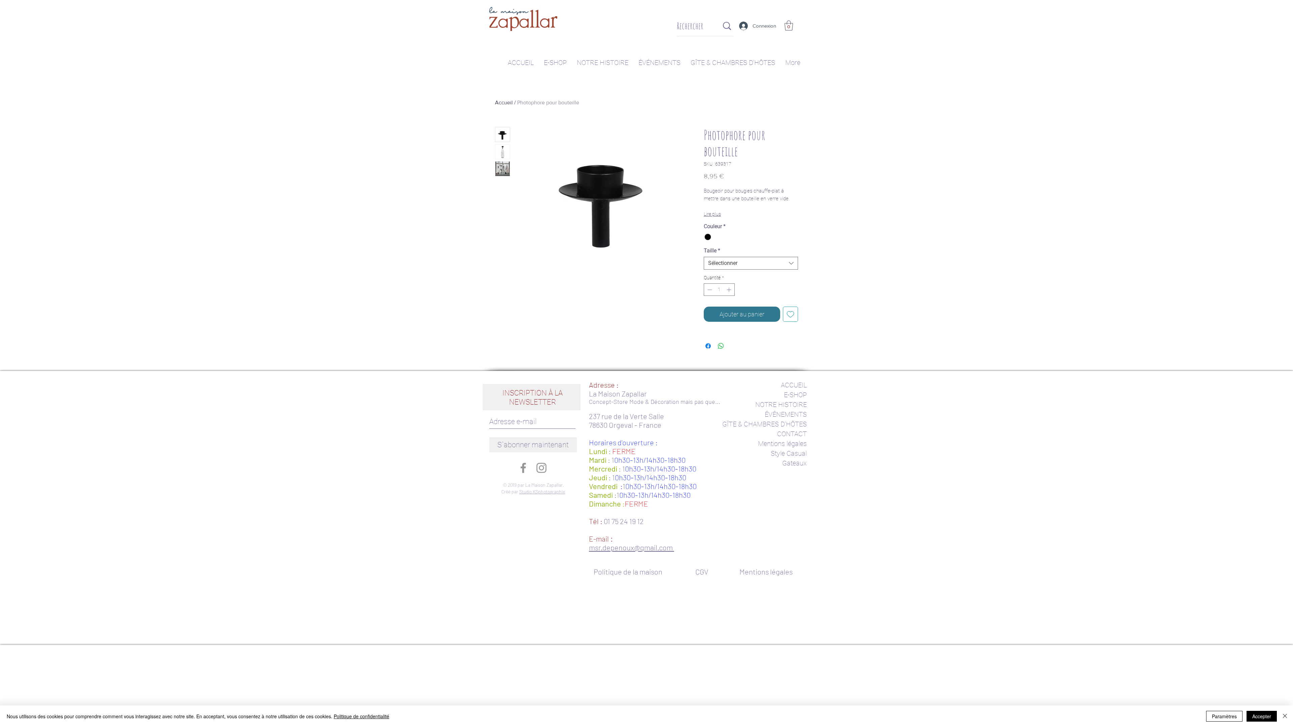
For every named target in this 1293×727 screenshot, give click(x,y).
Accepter (1261, 716)
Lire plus (712, 214)
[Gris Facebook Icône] (523, 468)
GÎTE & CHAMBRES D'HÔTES (764, 424)
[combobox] (751, 263)
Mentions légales (782, 444)
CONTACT (792, 434)
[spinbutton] (719, 290)
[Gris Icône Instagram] (541, 468)
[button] (789, 26)
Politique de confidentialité (361, 716)
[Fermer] (1285, 716)
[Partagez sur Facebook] (708, 346)
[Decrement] (709, 290)
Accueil (504, 102)
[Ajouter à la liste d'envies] (790, 314)
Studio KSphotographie (542, 491)
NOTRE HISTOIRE (781, 405)
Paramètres (1224, 716)
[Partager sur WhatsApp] (721, 346)
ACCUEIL (794, 385)
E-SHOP (795, 395)
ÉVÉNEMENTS (786, 414)
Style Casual (789, 453)
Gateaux (794, 463)
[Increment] (729, 290)
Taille (712, 250)
